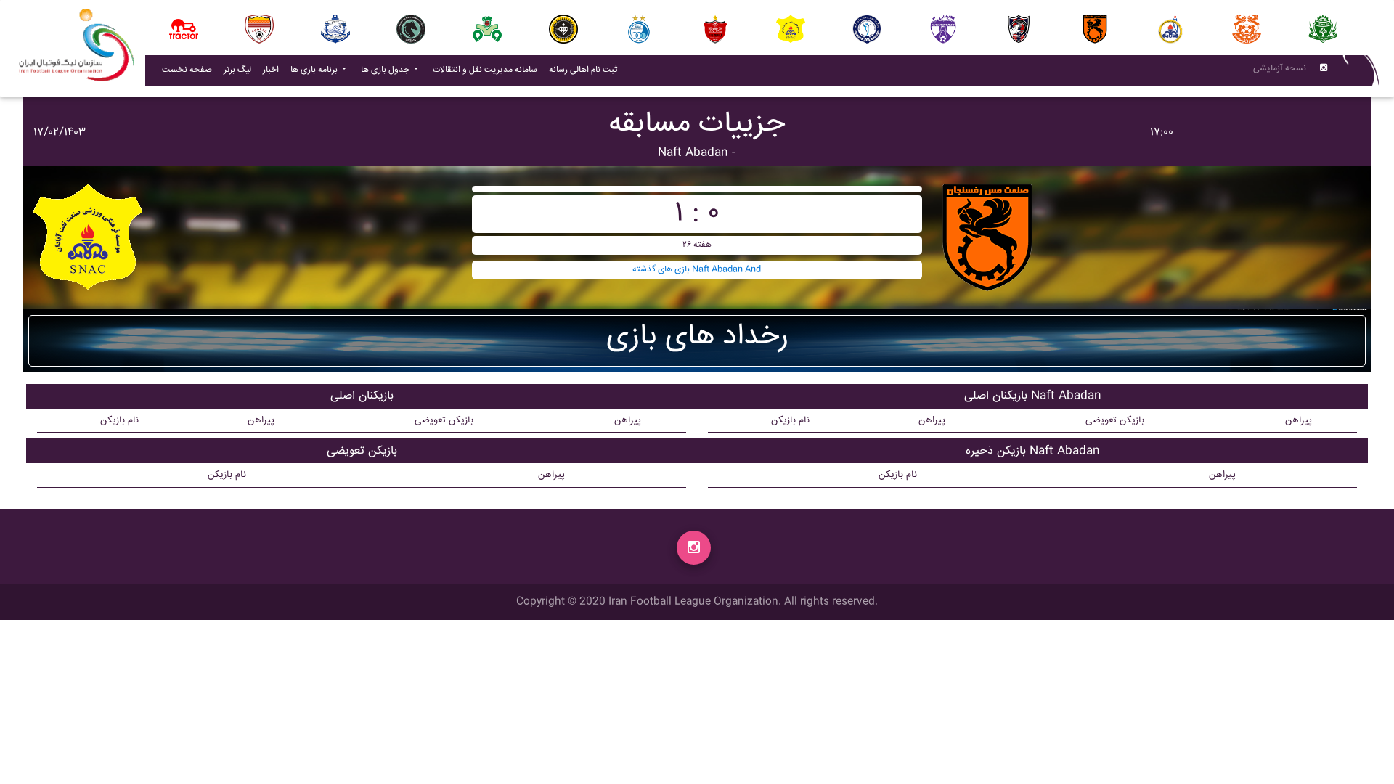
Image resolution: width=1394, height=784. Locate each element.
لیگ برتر (237, 70)
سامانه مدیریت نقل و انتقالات (488, 69)
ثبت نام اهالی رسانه (586, 69)
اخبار (274, 69)
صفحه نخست (187, 70)
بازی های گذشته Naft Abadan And (696, 270)
